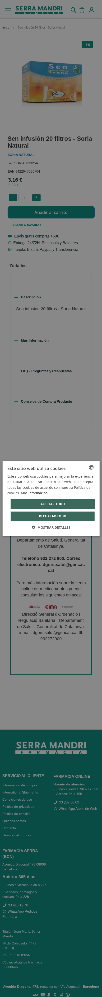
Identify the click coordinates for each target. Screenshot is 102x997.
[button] (51, 527)
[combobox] (91, 467)
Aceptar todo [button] (53, 504)
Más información (34, 492)
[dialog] (51, 498)
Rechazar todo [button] (52, 516)
